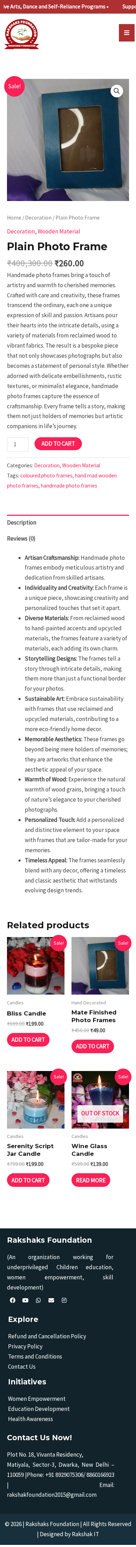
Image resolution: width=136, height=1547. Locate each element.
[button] (117, 91)
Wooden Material (59, 231)
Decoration (38, 217)
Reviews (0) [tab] (21, 538)
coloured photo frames (46, 475)
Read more (91, 1180)
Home (14, 217)
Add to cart (58, 443)
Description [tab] (21, 522)
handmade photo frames (69, 485)
